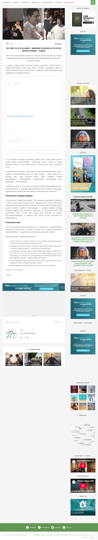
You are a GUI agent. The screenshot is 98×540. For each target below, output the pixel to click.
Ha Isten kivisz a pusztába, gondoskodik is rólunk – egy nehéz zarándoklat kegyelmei (82, 122)
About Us (79, 535)
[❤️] (74, 389)
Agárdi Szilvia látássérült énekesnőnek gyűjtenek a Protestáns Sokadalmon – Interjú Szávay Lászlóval (33, 364)
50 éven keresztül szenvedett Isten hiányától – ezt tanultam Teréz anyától (82, 144)
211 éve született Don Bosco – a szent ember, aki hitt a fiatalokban (52, 364)
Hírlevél (74, 535)
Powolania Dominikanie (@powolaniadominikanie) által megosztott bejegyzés (33, 150)
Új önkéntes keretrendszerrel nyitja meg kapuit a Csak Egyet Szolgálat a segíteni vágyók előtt (14, 364)
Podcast (25, 2)
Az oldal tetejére (88, 537)
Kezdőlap (7, 2)
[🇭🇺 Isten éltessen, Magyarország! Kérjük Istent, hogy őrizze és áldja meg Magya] (91, 406)
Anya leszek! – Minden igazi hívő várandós (81, 288)
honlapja (22, 186)
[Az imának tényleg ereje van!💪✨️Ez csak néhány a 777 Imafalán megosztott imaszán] (83, 398)
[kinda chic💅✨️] (74, 406)
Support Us (86, 535)
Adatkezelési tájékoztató (63, 535)
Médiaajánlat (37, 535)
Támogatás (69, 2)
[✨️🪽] (83, 406)
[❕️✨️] (83, 389)
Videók (8, 275)
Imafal (16, 2)
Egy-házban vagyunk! (77, 513)
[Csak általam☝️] (91, 398)
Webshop (35, 2)
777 (11, 44)
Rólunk (58, 2)
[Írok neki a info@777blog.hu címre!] (27, 337)
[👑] (74, 398)
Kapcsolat (53, 535)
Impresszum (45, 535)
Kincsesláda (47, 2)
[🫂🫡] (91, 389)
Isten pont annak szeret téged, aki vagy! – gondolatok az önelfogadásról (82, 100)
